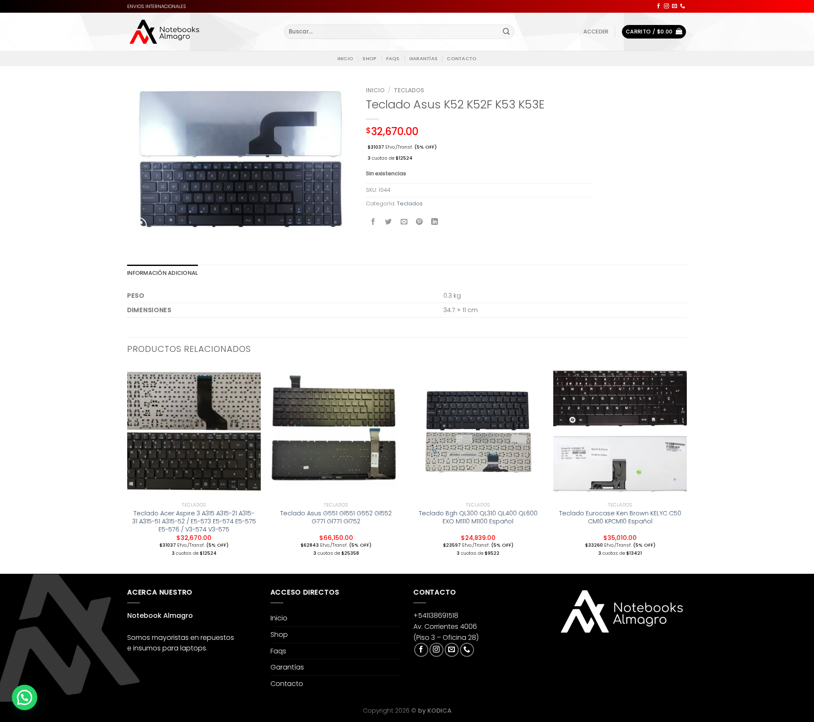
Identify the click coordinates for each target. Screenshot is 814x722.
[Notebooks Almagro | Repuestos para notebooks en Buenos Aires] (164, 32)
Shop (369, 58)
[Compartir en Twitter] (389, 223)
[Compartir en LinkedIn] (435, 223)
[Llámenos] (682, 6)
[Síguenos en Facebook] (658, 6)
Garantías (423, 58)
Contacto (462, 58)
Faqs (393, 58)
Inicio (345, 58)
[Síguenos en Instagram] (666, 6)
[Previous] (127, 468)
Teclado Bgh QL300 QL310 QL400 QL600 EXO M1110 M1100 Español (478, 517)
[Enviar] (506, 32)
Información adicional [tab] (162, 273)
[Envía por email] (404, 223)
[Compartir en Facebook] (373, 223)
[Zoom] (138, 225)
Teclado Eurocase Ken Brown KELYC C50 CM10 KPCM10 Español (620, 517)
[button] (24, 697)
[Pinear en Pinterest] (419, 223)
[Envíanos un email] (674, 6)
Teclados (409, 90)
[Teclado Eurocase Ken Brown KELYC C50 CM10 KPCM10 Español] (620, 431)
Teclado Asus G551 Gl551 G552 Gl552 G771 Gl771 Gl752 (336, 517)
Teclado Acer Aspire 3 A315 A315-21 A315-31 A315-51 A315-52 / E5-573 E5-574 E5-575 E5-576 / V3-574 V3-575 (194, 521)
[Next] (686, 468)
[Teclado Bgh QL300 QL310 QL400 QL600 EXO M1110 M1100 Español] (478, 431)
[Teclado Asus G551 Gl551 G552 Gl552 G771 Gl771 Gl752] (336, 431)
